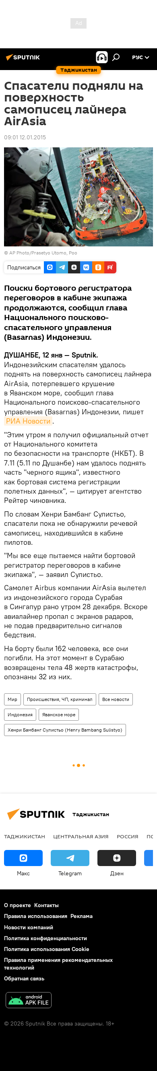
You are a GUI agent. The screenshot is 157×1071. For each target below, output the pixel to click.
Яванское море (58, 714)
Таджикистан (24, 836)
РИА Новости (28, 421)
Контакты (46, 905)
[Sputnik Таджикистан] (24, 60)
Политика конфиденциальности (45, 938)
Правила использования (35, 916)
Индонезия (20, 714)
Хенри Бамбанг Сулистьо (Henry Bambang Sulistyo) (65, 730)
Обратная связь (24, 978)
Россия (127, 836)
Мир (12, 699)
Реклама (81, 916)
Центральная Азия (81, 836)
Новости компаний (28, 927)
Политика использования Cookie (46, 949)
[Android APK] (28, 1001)
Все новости (115, 699)
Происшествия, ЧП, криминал (60, 699)
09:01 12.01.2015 (25, 137)
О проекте (17, 905)
